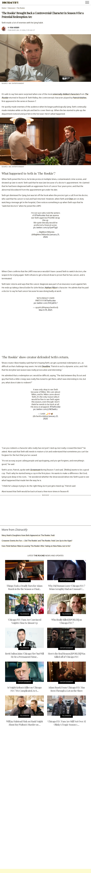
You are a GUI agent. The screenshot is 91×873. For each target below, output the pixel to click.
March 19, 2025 (45, 310)
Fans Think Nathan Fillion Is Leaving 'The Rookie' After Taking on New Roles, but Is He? (36, 546)
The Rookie (21, 8)
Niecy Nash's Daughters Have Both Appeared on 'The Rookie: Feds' (28, 535)
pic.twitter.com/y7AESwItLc (45, 409)
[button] (87, 2)
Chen (71, 199)
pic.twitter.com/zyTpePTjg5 (45, 227)
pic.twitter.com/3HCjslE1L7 (45, 303)
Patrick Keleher (79, 97)
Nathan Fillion (51, 287)
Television (11, 8)
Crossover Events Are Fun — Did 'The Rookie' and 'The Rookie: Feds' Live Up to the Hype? (37, 540)
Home (4, 8)
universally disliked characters (66, 94)
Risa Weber (14, 27)
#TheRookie (40, 215)
